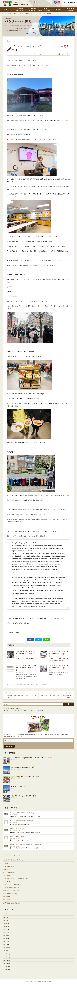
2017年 (5, 942)
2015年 (5, 948)
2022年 (5, 926)
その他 (4, 869)
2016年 (5, 945)
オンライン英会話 (8, 872)
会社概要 (58, 9)
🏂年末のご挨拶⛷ (20, 828)
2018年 (5, 938)
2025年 (5, 917)
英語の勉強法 (6, 900)
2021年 (5, 929)
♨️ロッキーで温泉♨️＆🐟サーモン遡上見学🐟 (28, 844)
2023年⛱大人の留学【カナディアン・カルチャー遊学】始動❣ (55, 695)
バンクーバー (21, 13)
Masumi (12, 813)
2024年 (5, 920)
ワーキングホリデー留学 (9, 887)
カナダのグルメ (7, 875)
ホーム (6, 9)
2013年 (5, 954)
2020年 (5, 932)
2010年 (5, 963)
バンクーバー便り (12, 13)
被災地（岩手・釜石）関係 (10, 903)
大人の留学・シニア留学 (9, 891)
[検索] (68, 704)
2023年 (5, 923)
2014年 (5, 951)
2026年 (5, 914)
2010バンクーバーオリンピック (11, 860)
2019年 (5, 935)
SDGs (37, 54)
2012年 (5, 957)
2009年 (5, 966)
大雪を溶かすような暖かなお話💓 (25, 813)
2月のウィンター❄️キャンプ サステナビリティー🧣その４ (21, 695)
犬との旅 (5, 897)
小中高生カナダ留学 (60, 54)
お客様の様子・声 (43, 54)
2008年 (5, 969)
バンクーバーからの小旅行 (10, 884)
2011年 (5, 960)
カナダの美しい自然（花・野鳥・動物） (14, 878)
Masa (11, 821)
